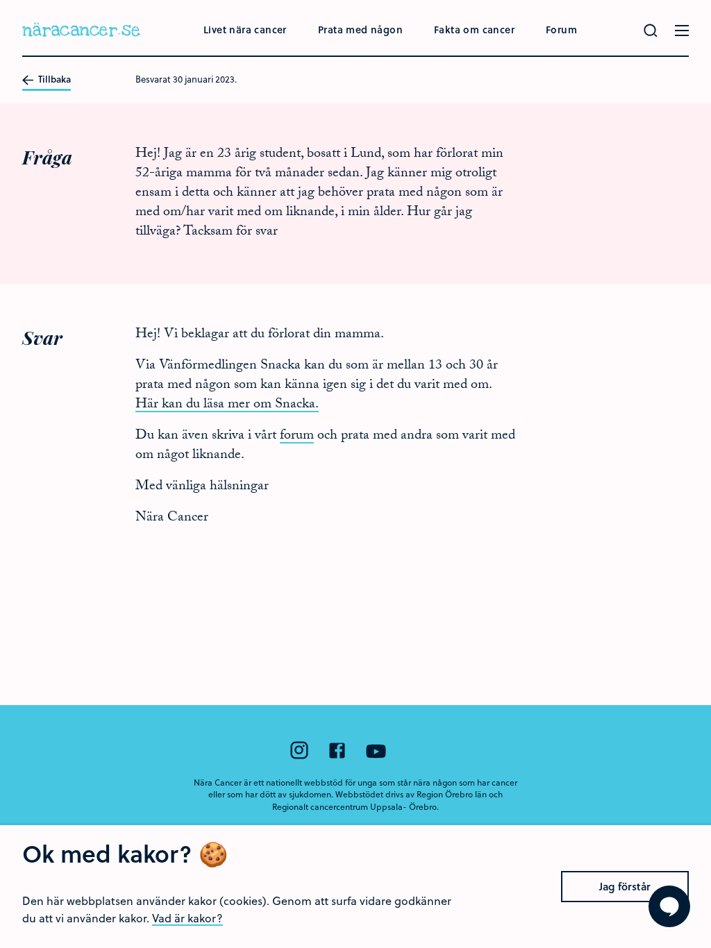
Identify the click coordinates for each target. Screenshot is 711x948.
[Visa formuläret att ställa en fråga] (669, 906)
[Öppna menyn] (681, 30)
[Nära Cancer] (81, 31)
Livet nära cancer (245, 29)
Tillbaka (53, 79)
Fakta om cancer (474, 29)
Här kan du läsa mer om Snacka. (227, 405)
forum (297, 436)
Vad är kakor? (187, 918)
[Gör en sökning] (650, 30)
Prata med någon (360, 29)
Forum (561, 29)
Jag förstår (625, 886)
